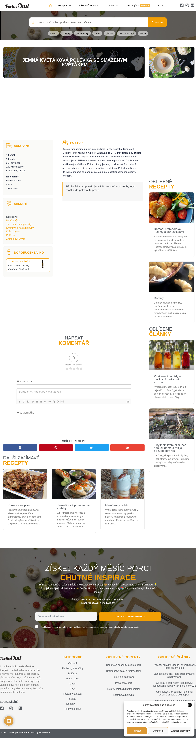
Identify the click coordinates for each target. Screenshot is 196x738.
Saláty (72, 698)
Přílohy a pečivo (72, 709)
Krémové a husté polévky (20, 228)
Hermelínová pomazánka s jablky (73, 507)
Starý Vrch (18, 269)
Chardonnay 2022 (19, 261)
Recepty (62, 5)
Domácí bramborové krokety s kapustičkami (169, 230)
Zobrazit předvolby (180, 730)
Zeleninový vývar (15, 239)
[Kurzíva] (24, 401)
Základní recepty (88, 5)
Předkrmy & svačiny (72, 668)
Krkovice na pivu (19, 505)
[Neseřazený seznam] (41, 401)
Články (110, 5)
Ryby (72, 688)
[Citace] (45, 401)
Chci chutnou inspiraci (130, 616)
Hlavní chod (72, 678)
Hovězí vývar (13, 220)
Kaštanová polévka (123, 695)
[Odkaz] (54, 401)
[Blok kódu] (49, 401)
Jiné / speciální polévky (19, 224)
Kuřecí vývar (13, 231)
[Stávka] (32, 401)
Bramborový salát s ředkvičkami (123, 671)
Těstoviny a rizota (72, 693)
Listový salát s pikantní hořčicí (123, 689)
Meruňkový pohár (116, 505)
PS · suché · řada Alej (18, 265)
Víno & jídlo (132, 5)
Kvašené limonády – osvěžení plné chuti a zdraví (167, 379)
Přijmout (137, 730)
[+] (62, 401)
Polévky (10, 235)
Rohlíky (159, 298)
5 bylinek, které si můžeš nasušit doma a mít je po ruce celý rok (170, 447)
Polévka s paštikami (123, 677)
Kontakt (162, 5)
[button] (189, 704)
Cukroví (72, 663)
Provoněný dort (123, 683)
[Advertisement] (74, 109)
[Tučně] (19, 401)
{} (58, 401)
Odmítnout (158, 730)
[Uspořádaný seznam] (37, 401)
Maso (72, 683)
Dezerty (70, 704)
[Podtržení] (28, 401)
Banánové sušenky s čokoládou (123, 665)
